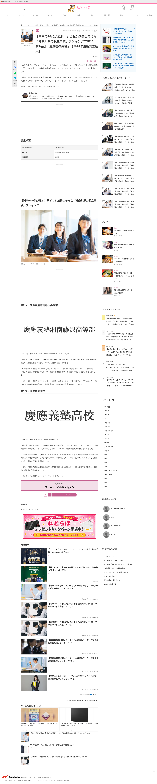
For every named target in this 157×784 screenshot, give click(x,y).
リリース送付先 (108, 576)
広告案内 (20, 780)
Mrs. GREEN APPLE (118, 509)
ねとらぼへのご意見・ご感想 (112, 560)
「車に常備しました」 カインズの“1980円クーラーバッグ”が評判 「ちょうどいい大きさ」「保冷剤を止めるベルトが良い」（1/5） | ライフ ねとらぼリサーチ (120, 370)
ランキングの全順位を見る (59, 487)
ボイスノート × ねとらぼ (31, 509)
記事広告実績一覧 (109, 584)
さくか (96, 56)
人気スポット (108, 446)
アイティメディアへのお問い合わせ (115, 572)
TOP (7, 15)
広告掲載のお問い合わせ (111, 580)
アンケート (107, 222)
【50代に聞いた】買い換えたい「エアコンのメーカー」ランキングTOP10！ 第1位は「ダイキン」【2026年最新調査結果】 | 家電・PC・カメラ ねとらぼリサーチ (120, 385)
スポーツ (107, 423)
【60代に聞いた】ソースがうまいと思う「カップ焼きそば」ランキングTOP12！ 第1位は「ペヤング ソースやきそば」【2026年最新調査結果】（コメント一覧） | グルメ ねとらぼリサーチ (120, 355)
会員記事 (150, 15)
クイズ (50, 15)
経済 (105, 482)
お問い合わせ (28, 780)
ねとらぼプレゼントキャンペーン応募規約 (117, 564)
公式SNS (14, 780)
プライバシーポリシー (39, 780)
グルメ (64, 15)
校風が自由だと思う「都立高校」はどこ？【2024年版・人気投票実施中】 (124, 126)
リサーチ (135, 15)
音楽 (105, 486)
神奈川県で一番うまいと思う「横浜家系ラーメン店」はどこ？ (124, 276)
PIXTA (42, 264)
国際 (105, 462)
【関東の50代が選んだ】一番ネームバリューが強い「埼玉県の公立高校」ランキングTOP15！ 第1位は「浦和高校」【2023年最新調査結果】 (124, 142)
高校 (37, 30)
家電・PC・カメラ (110, 470)
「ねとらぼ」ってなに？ (111, 556)
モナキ (113, 534)
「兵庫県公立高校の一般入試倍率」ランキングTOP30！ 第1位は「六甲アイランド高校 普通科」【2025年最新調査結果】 (124, 90)
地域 (78, 15)
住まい (93, 15)
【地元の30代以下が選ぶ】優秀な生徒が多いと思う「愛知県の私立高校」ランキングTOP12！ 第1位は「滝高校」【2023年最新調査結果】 (124, 194)
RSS (48, 780)
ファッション (108, 431)
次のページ (70, 495)
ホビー (106, 435)
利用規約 (153, 771)
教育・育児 (107, 15)
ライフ (106, 439)
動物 (121, 15)
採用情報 (60, 780)
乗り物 (106, 443)
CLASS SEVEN (116, 526)
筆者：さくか (33, 93)
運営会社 (53, 780)
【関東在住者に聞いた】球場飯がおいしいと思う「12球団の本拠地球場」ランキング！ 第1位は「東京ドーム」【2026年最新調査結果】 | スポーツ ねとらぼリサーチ (120, 324)
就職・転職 (108, 474)
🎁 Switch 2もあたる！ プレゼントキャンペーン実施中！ (16, 1)
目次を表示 (93, 61)
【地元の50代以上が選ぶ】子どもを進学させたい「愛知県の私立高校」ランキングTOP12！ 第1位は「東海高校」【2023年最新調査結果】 (124, 116)
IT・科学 (107, 407)
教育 (105, 478)
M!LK (112, 517)
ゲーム (106, 419)
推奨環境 (66, 780)
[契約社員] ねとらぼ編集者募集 (113, 568)
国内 (105, 458)
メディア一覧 (6, 780)
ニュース (21, 15)
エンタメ (35, 15)
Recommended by (85, 694)
